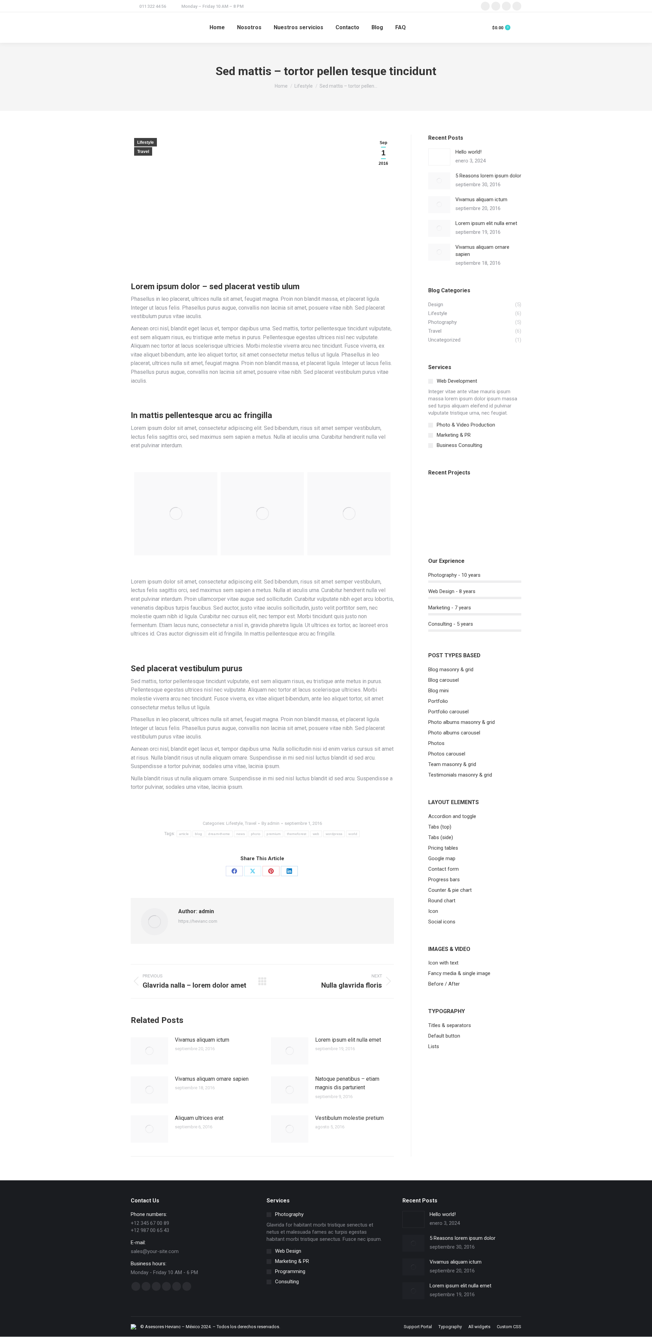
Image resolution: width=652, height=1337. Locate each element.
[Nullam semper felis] (467, 498)
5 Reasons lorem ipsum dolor (488, 176)
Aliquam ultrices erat (199, 1118)
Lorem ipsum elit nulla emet (348, 1040)
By (270, 823)
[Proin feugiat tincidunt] (494, 524)
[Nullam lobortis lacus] (494, 498)
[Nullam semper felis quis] (441, 524)
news (240, 834)
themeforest (297, 834)
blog (198, 834)
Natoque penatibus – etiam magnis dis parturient (347, 1083)
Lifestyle (145, 142)
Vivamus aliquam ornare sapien (212, 1079)
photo (256, 834)
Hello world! (468, 152)
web (316, 834)
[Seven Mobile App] (441, 498)
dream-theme (219, 834)
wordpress (334, 834)
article (184, 834)
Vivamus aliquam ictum (202, 1040)
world (352, 834)
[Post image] (149, 1050)
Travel (143, 151)
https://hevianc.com (197, 921)
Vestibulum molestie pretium (349, 1118)
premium (273, 834)
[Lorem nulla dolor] (467, 524)
